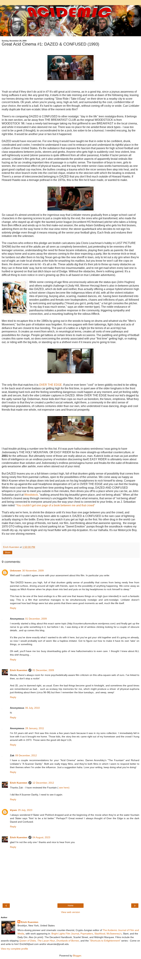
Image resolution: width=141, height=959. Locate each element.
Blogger (77, 955)
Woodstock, (31, 494)
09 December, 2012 (26, 755)
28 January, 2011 (34, 728)
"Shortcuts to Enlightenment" (105, 940)
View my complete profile (14, 948)
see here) (63, 787)
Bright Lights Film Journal (65, 933)
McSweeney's (114, 933)
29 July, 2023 (25, 810)
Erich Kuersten (18, 670)
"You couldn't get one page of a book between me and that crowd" (55, 505)
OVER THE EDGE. (51, 384)
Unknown (15, 570)
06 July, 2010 (32, 707)
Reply (13, 608)
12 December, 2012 (43, 782)
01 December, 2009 (36, 618)
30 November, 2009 (33, 570)
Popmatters (86, 933)
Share (7, 552)
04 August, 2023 (41, 837)
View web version (70, 912)
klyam (13, 810)
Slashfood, (100, 933)
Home (70, 905)
